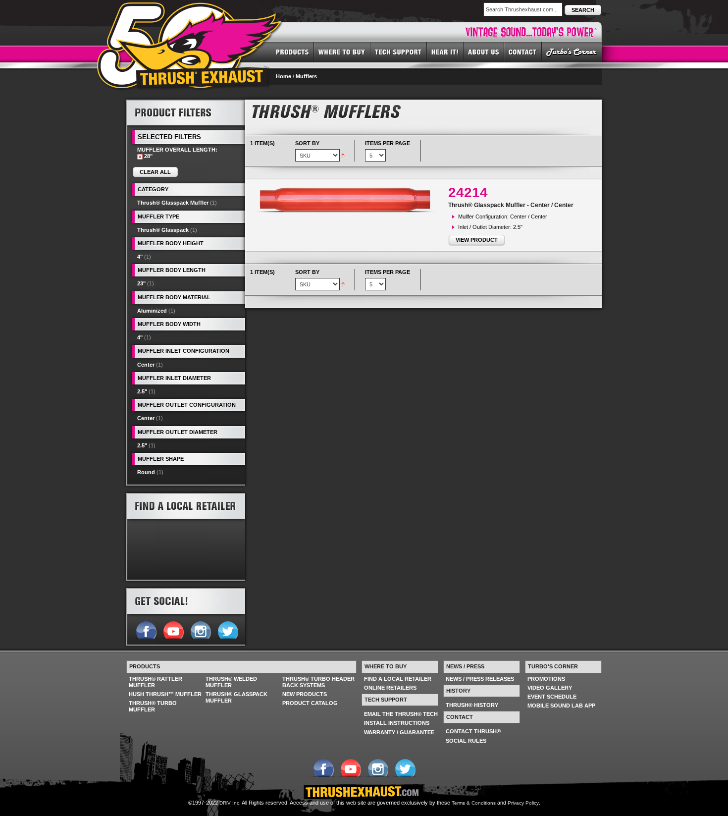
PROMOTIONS (546, 679)
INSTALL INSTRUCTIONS (396, 723)
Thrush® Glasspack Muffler (172, 203)
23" (141, 283)
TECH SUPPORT (398, 51)
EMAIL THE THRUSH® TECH (401, 714)
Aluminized (152, 311)
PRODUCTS (292, 51)
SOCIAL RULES (466, 741)
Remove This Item (140, 157)
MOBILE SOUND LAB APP (561, 705)
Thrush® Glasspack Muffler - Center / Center (510, 205)
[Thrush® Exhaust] (190, 9)
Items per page (387, 143)
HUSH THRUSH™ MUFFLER (165, 694)
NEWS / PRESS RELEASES (480, 679)
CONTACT (523, 51)
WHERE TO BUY (342, 51)
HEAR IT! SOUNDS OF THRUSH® (445, 51)
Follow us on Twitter (227, 629)
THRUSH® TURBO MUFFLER (153, 706)
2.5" (142, 391)
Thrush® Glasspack (163, 230)
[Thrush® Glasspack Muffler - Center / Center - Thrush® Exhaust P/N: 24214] (349, 199)
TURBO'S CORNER (572, 51)
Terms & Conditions (474, 803)
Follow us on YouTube (173, 629)
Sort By (307, 143)
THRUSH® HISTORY (472, 705)
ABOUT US (484, 51)
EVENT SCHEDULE (551, 697)
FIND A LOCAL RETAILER (397, 679)
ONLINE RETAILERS (390, 688)
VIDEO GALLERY (549, 688)
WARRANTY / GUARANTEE (399, 732)
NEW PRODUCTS (304, 694)
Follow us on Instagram (200, 629)
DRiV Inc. (230, 803)
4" (140, 257)
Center (146, 365)
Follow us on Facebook (145, 629)
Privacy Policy (523, 803)
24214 (468, 192)
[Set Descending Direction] (343, 155)
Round (146, 472)
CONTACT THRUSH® (473, 731)
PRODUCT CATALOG (310, 703)
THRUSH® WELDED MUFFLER (231, 682)
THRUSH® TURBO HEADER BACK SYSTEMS (318, 682)
